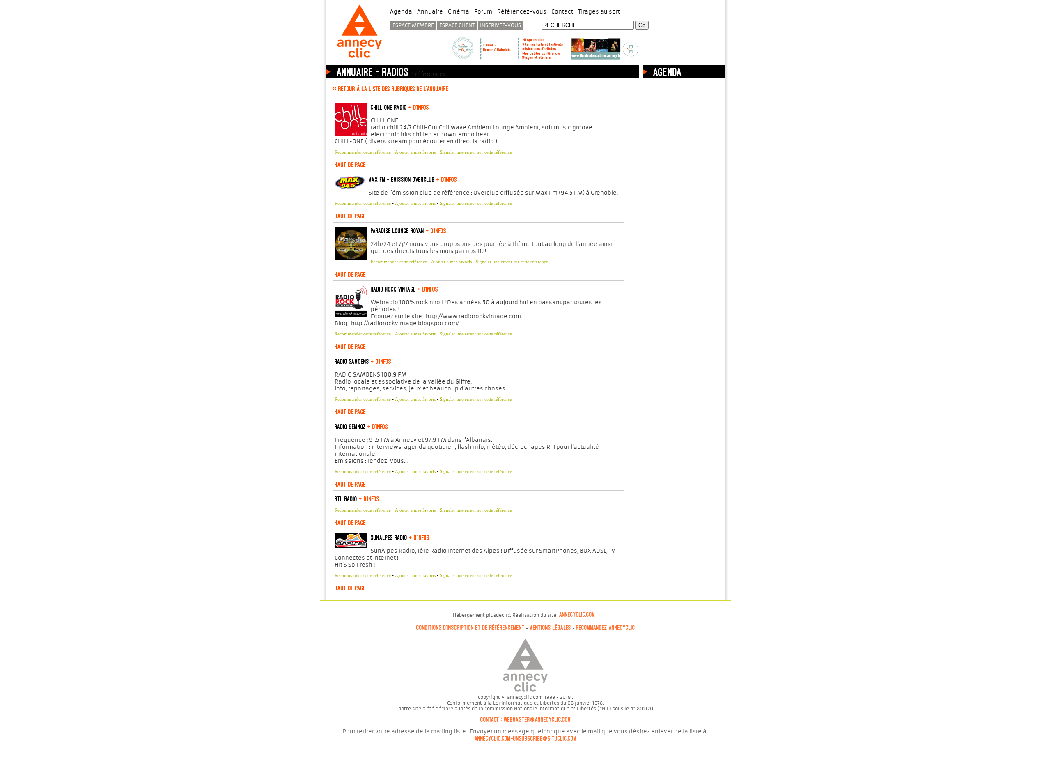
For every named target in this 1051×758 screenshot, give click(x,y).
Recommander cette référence (363, 151)
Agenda (401, 11)
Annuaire (430, 11)
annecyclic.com (577, 614)
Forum (483, 11)
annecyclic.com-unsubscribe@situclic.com (526, 738)
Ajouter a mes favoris (415, 151)
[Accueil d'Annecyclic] (359, 59)
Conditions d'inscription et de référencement (470, 628)
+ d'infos (418, 107)
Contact (562, 11)
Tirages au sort (599, 11)
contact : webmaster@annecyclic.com (525, 720)
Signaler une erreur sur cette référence (476, 151)
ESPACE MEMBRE (413, 25)
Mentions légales (550, 628)
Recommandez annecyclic (605, 628)
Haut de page (350, 165)
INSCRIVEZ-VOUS (500, 25)
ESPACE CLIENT (457, 25)
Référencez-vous (521, 11)
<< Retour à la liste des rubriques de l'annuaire (390, 89)
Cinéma (458, 11)
